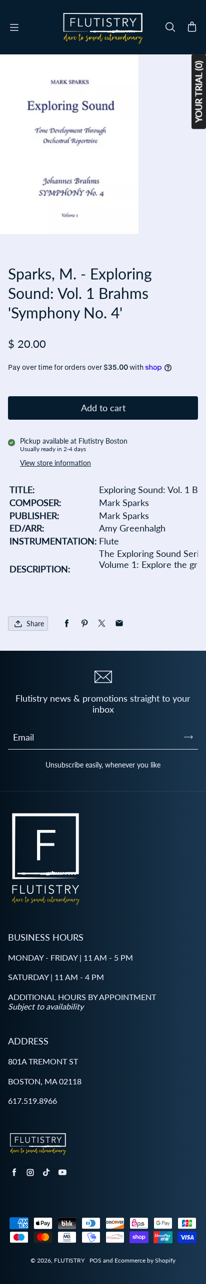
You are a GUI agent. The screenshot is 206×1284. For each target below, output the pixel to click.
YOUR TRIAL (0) (198, 92)
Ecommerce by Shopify (145, 1260)
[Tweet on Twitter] (102, 623)
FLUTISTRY (69, 1260)
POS (96, 1260)
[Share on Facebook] (66, 623)
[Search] (170, 27)
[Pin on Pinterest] (84, 623)
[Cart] (192, 27)
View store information (55, 463)
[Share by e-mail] (119, 623)
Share (35, 623)
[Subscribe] (188, 737)
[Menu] (14, 27)
